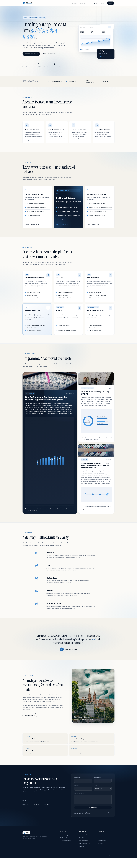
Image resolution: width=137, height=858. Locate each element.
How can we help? (79, 793)
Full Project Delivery (65, 838)
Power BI (81, 846)
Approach (95, 3)
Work (88, 3)
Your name (77, 777)
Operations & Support (65, 840)
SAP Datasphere (83, 840)
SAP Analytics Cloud (84, 843)
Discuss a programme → (32, 224)
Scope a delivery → (62, 224)
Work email (97, 777)
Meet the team (29, 715)
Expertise (82, 3)
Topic (95, 785)
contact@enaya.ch (37, 800)
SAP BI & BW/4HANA (85, 835)
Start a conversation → (49, 54)
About (102, 3)
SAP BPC (81, 838)
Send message (93, 807)
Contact (110, 3)
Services (74, 3)
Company (77, 785)
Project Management (65, 835)
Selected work (102, 840)
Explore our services (30, 54)
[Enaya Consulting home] (27, 3)
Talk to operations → (93, 224)
